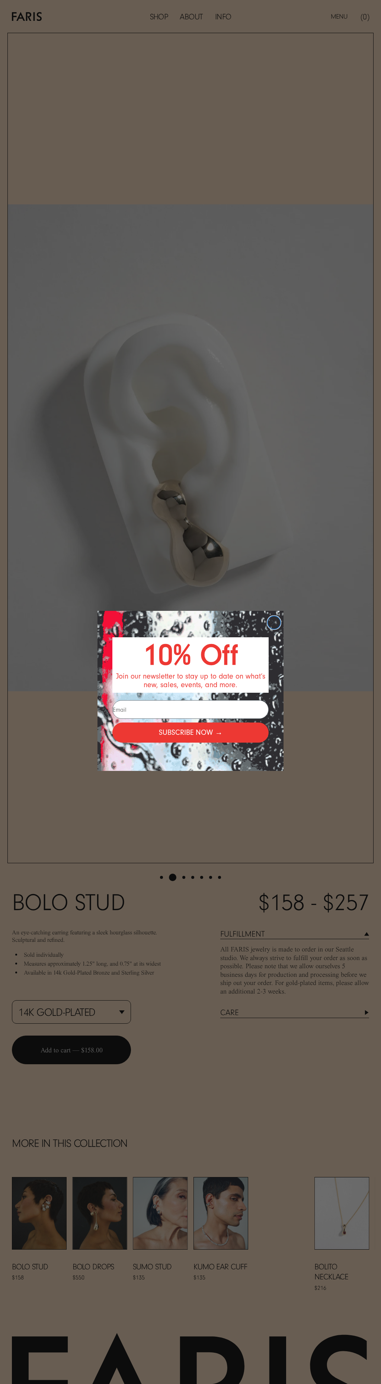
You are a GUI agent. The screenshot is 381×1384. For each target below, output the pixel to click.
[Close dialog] (274, 622)
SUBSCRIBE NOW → (190, 732)
